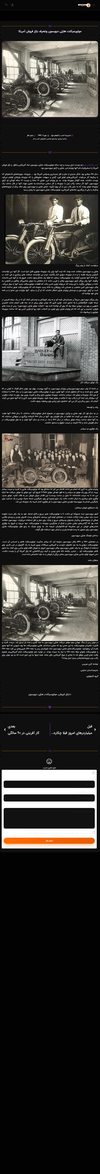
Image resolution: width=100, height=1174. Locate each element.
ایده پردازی (61, 139)
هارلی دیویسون (36, 694)
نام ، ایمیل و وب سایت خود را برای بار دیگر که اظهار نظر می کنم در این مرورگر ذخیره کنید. (58, 833)
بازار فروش (63, 694)
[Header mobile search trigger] (6, 4)
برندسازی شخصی (52, 139)
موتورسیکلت (51, 694)
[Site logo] (83, 5)
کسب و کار (36, 139)
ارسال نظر (49, 840)
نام (94, 778)
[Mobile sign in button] (12, 4)
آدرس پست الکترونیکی (86, 792)
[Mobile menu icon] (93, 5)
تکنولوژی (43, 139)
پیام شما (92, 805)
